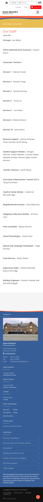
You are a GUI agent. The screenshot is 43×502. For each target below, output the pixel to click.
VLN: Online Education (10, 463)
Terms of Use (18, 493)
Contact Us (6, 494)
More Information (8, 416)
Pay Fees (14, 3)
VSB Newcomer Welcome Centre (13, 453)
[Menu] (38, 12)
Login (26, 7)
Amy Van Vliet (8, 385)
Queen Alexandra (10, 12)
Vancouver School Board (11, 438)
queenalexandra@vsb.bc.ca (19, 361)
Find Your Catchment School (12, 426)
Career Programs (8, 468)
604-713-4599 (14, 357)
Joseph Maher (8, 373)
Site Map (28, 493)
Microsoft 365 (7, 448)
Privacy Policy (7, 493)
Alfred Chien (7, 397)
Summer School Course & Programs (14, 458)
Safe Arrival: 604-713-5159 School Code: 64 (17, 443)
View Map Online (10, 353)
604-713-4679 (14, 359)
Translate (18, 7)
